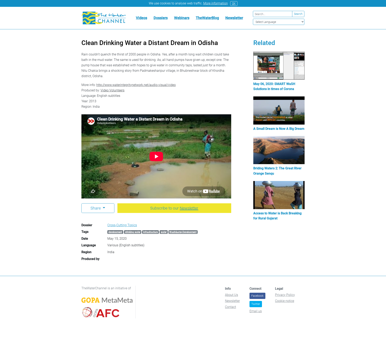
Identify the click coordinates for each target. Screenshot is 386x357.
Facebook (257, 295)
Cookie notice (284, 301)
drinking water (133, 232)
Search (298, 13)
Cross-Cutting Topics (122, 225)
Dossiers (161, 18)
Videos (141, 18)
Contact (230, 307)
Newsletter (234, 18)
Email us (255, 311)
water (164, 232)
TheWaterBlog (207, 18)
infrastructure (150, 232)
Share (96, 208)
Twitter (255, 304)
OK (234, 3)
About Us (231, 295)
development (115, 232)
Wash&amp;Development (183, 232)
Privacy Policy (285, 295)
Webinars (181, 18)
